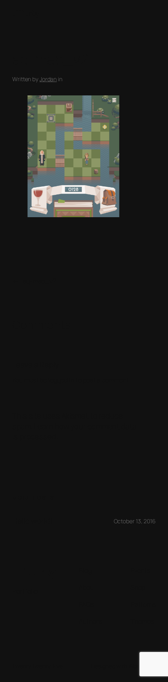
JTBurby (26, 13)
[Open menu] (151, 13)
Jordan (48, 79)
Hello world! (32, 521)
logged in (61, 380)
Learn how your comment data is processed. (74, 431)
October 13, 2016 (135, 521)
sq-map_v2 (39, 280)
